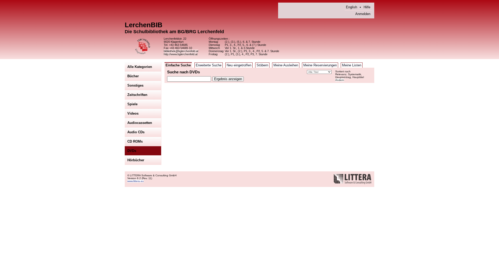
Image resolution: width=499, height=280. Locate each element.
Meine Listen (351, 65)
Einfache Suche (178, 65)
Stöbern (262, 65)
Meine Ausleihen (285, 65)
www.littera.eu (135, 181)
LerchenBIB (143, 25)
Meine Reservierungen (320, 65)
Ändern (339, 80)
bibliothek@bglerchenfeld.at (181, 51)
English (351, 7)
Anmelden (362, 14)
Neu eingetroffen (239, 65)
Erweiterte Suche (208, 65)
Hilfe (367, 7)
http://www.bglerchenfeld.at (181, 54)
